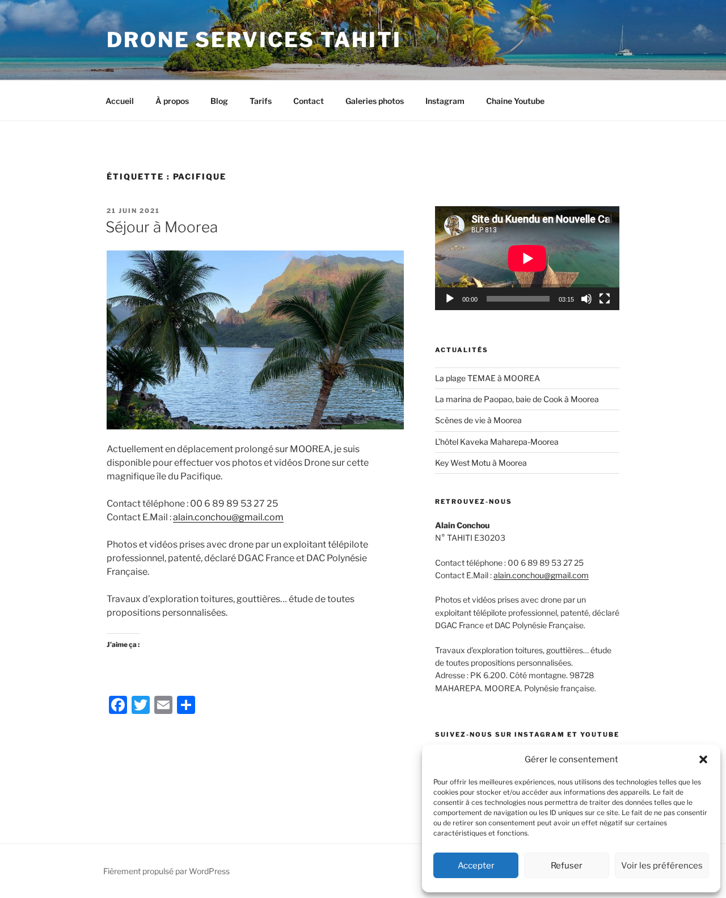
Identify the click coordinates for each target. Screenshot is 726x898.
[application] (527, 258)
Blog (219, 101)
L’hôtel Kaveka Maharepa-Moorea (497, 441)
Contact (308, 101)
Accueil (119, 101)
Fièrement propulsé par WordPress (166, 871)
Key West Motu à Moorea (481, 462)
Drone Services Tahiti (254, 39)
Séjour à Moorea (161, 227)
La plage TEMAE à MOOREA (488, 378)
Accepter (476, 866)
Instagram (445, 101)
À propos (172, 101)
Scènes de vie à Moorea (478, 420)
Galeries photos (374, 101)
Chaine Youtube (515, 101)
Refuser (567, 866)
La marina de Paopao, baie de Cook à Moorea (517, 399)
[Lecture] (449, 298)
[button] (703, 759)
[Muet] (586, 298)
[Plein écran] (604, 298)
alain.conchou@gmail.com (228, 517)
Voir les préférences (662, 866)
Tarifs (261, 101)
